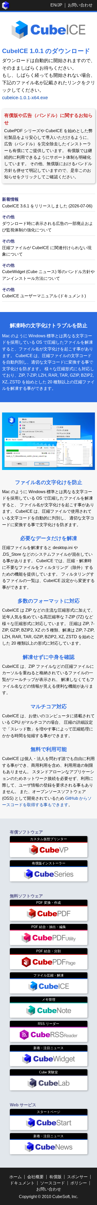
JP (59, 5)
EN (53, 5)
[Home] (5, 8)
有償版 (55, 1177)
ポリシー (78, 1183)
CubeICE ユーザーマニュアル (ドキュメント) (44, 296)
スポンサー (77, 1177)
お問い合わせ (80, 5)
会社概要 (35, 1177)
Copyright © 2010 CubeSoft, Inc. (48, 1196)
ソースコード (52, 1183)
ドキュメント (22, 1183)
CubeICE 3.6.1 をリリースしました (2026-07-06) (47, 206)
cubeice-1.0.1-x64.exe (25, 97)
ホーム (15, 1177)
